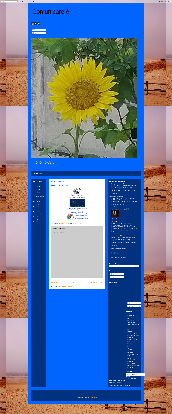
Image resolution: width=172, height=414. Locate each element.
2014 (36, 209)
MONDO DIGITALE (132, 339)
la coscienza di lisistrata (119, 236)
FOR (128, 329)
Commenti (37, 33)
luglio (38, 186)
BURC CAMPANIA (132, 316)
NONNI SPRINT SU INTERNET (133, 366)
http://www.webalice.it (118, 248)
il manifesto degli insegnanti (120, 223)
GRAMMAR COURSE (133, 325)
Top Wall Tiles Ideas (117, 198)
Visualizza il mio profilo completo (120, 385)
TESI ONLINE (131, 322)
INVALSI (129, 314)
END (128, 327)
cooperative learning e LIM (120, 209)
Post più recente (58, 282)
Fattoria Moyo (115, 185)
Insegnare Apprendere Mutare (121, 184)
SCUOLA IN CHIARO (130, 349)
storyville (114, 222)
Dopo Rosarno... (116, 237)
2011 (36, 216)
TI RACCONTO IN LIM (132, 355)
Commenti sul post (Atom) (66, 286)
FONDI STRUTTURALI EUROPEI (131, 359)
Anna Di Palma (116, 382)
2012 (36, 214)
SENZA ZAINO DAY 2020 (40, 191)
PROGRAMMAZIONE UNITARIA (133, 336)
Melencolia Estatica (117, 196)
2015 (36, 206)
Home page (38, 173)
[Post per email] (81, 224)
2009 (36, 221)
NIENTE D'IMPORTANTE (118, 257)
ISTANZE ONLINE (132, 333)
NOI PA (129, 331)
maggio (38, 189)
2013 (36, 211)
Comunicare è (50, 11)
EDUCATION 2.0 (132, 363)
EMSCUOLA (114, 253)
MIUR (129, 344)
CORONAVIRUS (40, 197)
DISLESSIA (130, 320)
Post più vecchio (95, 282)
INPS (128, 346)
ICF (128, 318)
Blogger (93, 397)
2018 (36, 201)
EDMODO (130, 352)
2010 (36, 219)
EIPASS (129, 342)
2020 (36, 184)
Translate (133, 378)
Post (35, 30)
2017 (36, 204)
